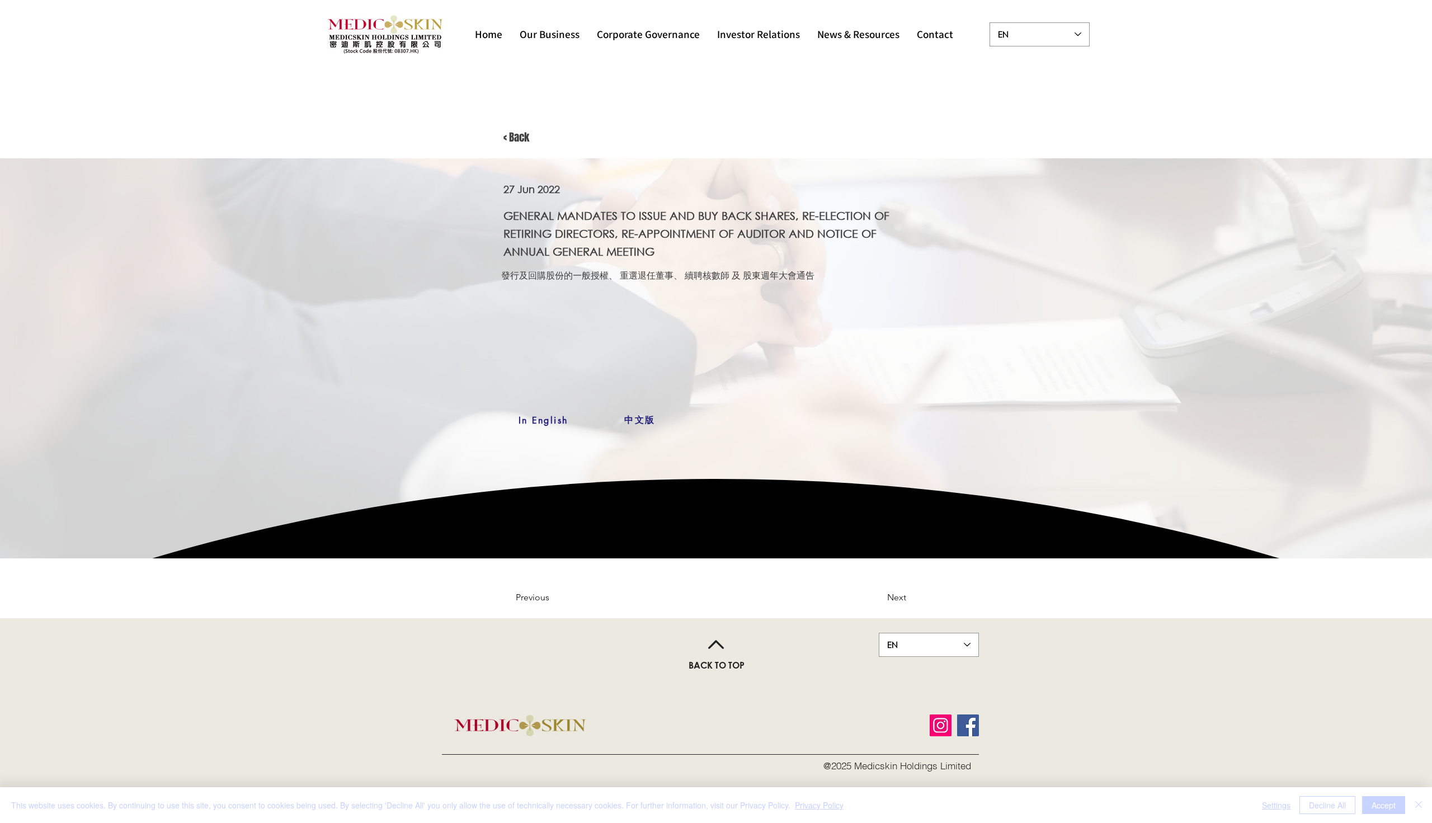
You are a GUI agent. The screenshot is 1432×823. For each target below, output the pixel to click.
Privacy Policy (819, 805)
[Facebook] (968, 725)
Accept (1384, 805)
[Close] (1418, 805)
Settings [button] (1276, 805)
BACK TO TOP (717, 665)
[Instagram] (940, 725)
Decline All (1327, 805)
